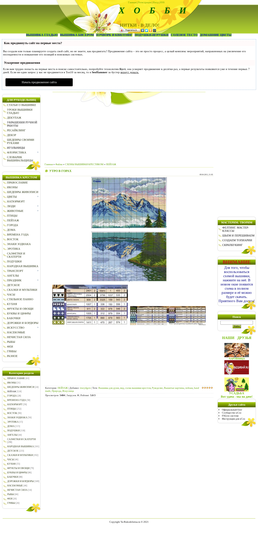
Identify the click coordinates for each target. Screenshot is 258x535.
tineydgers (85, 387)
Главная (132, 2)
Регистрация (144, 2)
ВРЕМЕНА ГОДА (16, 400)
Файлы (59, 164)
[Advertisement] (129, 133)
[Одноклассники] (151, 30)
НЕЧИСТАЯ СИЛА (17, 489)
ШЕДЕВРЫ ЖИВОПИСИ (20, 387)
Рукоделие (157, 387)
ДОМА (11, 426)
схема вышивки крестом (138, 387)
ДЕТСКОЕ (13, 450)
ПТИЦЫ (11, 408)
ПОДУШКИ (13, 430)
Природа (56, 391)
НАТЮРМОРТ (14, 404)
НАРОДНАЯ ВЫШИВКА (20, 446)
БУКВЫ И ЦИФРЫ (17, 472)
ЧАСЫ (10, 459)
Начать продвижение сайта (39, 82)
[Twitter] (147, 30)
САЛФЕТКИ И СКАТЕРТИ (21, 439)
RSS (162, 2)
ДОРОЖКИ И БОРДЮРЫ (20, 481)
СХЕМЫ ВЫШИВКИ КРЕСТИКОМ (84, 164)
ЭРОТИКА (13, 421)
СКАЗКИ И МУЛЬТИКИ (20, 455)
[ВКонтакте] (143, 30)
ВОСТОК (12, 413)
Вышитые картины (174, 387)
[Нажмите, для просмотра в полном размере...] (129, 227)
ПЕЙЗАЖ (11, 391)
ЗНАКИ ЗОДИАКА (17, 417)
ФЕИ (9, 498)
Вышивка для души (108, 387)
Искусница (68, 391)
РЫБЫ (10, 494)
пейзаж (189, 387)
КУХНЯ (11, 463)
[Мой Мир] (155, 30)
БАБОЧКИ (12, 476)
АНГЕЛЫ (12, 434)
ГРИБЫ (11, 503)
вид (122, 387)
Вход (155, 2)
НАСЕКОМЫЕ (15, 485)
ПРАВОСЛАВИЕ (16, 378)
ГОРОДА (12, 395)
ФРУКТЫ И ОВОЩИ (18, 468)
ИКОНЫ (11, 382)
